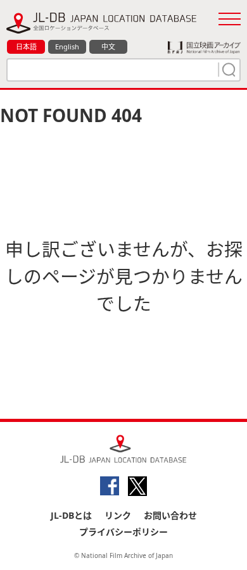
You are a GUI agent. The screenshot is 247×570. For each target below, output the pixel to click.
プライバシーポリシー (123, 532)
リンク (117, 515)
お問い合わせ (170, 515)
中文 (108, 46)
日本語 (26, 46)
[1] (227, 69)
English (67, 46)
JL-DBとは (71, 515)
